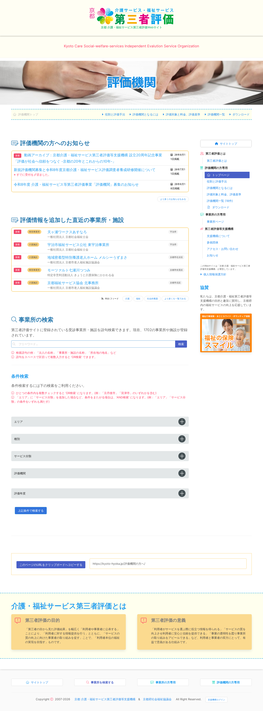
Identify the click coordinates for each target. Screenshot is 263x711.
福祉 (138, 298)
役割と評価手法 (115, 114)
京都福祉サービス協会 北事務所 (73, 283)
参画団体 (212, 242)
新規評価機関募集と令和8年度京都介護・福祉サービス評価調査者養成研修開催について (84, 170)
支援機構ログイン (216, 699)
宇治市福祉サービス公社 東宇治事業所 (78, 245)
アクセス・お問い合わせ (222, 249)
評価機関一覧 (216, 114)
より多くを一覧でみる (175, 298)
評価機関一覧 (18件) (220, 201)
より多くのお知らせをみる (173, 199)
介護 (127, 298)
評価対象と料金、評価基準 (183, 114)
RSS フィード (112, 298)
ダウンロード (241, 114)
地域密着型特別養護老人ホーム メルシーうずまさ (87, 257)
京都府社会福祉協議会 (157, 699)
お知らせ (212, 255)
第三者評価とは (217, 160)
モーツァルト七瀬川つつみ (68, 270)
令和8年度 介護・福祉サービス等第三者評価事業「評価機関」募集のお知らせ (76, 184)
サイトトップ (228, 143)
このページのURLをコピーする (51, 565)
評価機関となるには (145, 114)
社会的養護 (152, 298)
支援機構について (218, 236)
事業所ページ (215, 221)
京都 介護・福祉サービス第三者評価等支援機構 (104, 699)
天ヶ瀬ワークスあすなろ (67, 232)
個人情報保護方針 (214, 274)
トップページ (220, 175)
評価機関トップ (28, 114)
